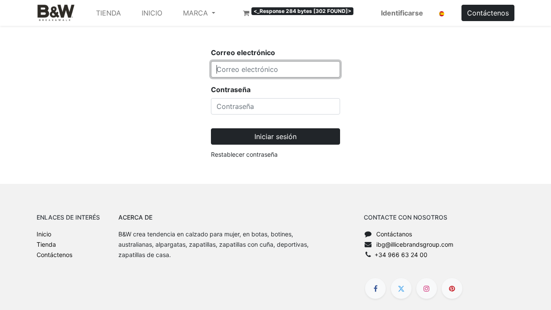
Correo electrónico (243, 52)
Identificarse (402, 13)
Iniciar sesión (275, 136)
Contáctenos (488, 13)
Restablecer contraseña (244, 154)
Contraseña (231, 89)
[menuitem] (108, 13)
